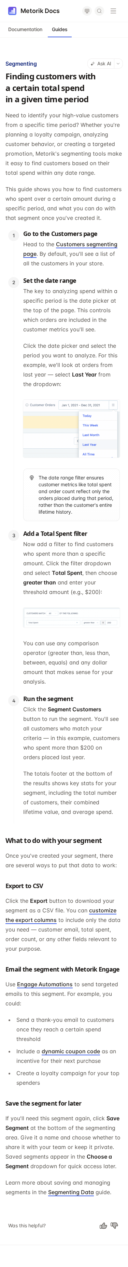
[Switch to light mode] (87, 11)
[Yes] (103, 1225)
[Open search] (99, 11)
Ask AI (104, 63)
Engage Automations (45, 984)
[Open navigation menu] (113, 10)
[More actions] (118, 63)
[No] (114, 1225)
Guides (60, 29)
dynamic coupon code (71, 1051)
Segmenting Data (71, 1192)
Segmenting (21, 63)
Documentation (25, 29)
